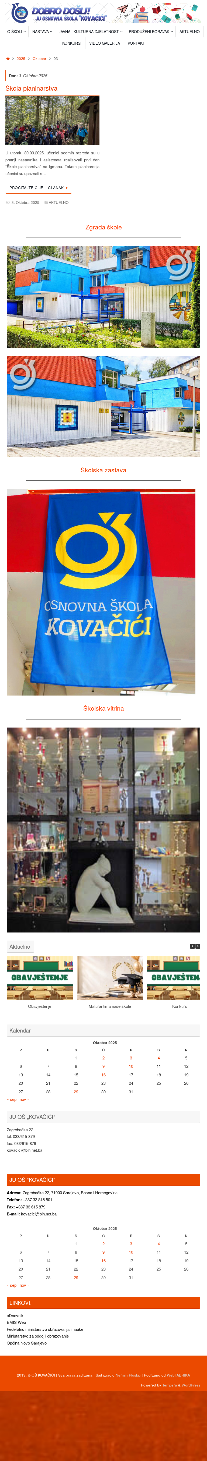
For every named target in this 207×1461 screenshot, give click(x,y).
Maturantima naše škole (110, 1006)
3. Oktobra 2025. (26, 202)
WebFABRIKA (178, 1375)
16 (103, 1074)
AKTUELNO (59, 202)
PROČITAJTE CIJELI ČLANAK (36, 187)
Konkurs (179, 1006)
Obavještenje (39, 1006)
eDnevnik (15, 1315)
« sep (11, 1099)
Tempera (169, 1385)
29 (76, 1091)
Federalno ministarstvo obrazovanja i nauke (45, 1329)
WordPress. (192, 1385)
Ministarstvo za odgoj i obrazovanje (38, 1336)
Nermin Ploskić (128, 1375)
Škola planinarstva (31, 88)
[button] (197, 946)
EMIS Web (16, 1322)
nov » (24, 1099)
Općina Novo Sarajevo (27, 1343)
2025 (21, 58)
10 (131, 1066)
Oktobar (39, 58)
